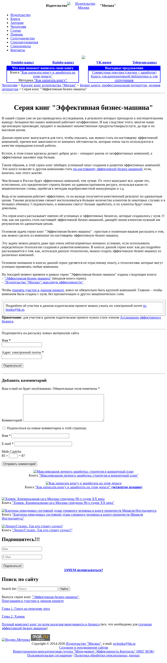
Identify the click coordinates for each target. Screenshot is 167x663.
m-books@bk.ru (124, 643)
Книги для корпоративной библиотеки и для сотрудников (124, 78)
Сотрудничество (22, 38)
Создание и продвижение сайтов (83, 647)
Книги (15, 19)
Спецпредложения (24, 42)
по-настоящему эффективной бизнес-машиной (107, 169)
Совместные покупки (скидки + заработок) (124, 72)
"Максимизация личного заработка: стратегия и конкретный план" (89, 475)
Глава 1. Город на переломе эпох (26, 608)
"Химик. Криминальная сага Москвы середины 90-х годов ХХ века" (63, 503)
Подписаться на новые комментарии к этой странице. (47, 428)
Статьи (15, 30)
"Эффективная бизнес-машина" (27, 278)
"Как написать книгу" (50, 80)
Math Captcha (11, 451)
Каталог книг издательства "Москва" (48, 85)
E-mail (7, 444)
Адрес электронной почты (23, 352)
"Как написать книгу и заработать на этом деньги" (47, 74)
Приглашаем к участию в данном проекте (33, 601)
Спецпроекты (20, 46)
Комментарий (12, 420)
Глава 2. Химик (13, 616)
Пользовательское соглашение (49, 655)
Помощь (16, 34)
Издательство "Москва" (83, 643)
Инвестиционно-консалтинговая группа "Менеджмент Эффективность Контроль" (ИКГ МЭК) (83, 651)
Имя (6, 340)
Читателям (18, 26)
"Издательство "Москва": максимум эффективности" (43, 282)
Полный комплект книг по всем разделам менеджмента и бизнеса (51, 624)
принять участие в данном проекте (38, 290)
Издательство (20, 15)
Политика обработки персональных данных (107, 655)
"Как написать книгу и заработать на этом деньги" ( (88, 487)
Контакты (17, 50)
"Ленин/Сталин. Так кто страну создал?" (42, 530)
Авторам (16, 23)
